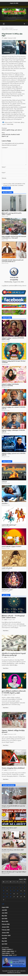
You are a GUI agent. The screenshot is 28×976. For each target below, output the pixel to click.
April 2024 (4, 944)
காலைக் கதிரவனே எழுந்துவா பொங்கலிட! (14, 536)
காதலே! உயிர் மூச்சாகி (14, 558)
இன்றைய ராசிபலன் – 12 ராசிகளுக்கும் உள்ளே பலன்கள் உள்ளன (14, 605)
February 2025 (6, 930)
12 (10, 891)
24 (3, 897)
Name (4, 167)
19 (10, 894)
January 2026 (5, 927)
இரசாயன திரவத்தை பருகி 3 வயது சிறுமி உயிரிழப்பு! (14, 861)
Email (4, 172)
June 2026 (4, 913)
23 (24, 894)
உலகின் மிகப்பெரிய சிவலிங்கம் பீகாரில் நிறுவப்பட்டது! (11, 134)
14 (17, 891)
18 (7, 894)
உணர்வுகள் (14, 472)
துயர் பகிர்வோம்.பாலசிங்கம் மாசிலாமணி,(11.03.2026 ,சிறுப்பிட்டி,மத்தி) (14, 681)
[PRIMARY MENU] (4, 24)
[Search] (24, 23)
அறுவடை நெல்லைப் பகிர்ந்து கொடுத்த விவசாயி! (14, 720)
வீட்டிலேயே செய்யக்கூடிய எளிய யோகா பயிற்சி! (14, 839)
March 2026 (5, 921)
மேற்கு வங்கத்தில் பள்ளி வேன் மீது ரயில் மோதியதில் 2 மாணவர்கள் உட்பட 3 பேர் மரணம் (14, 226)
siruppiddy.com (14, 15)
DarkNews (10, 972)
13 (14, 891)
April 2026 (4, 918)
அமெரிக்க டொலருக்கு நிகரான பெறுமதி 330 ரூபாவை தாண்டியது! (14, 643)
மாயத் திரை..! (14, 493)
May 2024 (4, 941)
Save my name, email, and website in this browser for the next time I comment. (14, 184)
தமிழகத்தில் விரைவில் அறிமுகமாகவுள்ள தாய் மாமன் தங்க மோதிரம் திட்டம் (14, 250)
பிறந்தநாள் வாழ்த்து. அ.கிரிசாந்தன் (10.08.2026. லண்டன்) (14, 420)
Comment (5, 147)
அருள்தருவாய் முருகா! (14, 580)
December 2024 (6, 935)
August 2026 (5, 907)
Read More (5, 630)
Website (4, 178)
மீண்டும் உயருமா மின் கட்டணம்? (14, 817)
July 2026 (4, 910)
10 (3, 891)
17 (3, 894)
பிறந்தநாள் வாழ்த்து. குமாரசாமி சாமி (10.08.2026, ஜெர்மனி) (14, 443)
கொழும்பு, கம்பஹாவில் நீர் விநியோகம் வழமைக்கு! (14, 795)
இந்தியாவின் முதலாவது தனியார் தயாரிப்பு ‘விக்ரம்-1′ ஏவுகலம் (14, 203)
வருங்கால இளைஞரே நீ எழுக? (14, 515)
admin (5, 38)
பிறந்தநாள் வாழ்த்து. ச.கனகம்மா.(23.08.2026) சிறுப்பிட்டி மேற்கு (14, 328)
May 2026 (4, 915)
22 (21, 894)
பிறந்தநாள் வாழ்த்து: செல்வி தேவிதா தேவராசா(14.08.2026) (14, 374)
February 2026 (6, 924)
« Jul (3, 904)
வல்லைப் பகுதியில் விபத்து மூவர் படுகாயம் (12, 129)
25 (7, 897)
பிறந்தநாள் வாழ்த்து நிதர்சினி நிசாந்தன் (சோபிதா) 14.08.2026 (14, 351)
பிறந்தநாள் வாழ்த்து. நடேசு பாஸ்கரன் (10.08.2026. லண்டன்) (14, 397)
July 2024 (4, 938)
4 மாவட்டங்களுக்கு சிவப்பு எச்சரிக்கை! (14, 758)
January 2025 (5, 932)
